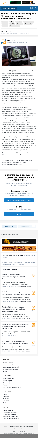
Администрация (8, 380)
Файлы (5, 385)
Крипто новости (8, 363)
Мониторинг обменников (11, 365)
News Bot (9, 31)
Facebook (6, 396)
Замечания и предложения (12, 387)
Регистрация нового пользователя (19, 200)
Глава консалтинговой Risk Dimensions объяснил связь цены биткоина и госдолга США (15, 326)
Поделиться (10, 226)
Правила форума (8, 378)
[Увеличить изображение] (19, 55)
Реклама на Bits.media (10, 412)
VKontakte (6, 398)
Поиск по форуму (8, 383)
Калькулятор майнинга (10, 369)
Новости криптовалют (21, 33)
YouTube (5, 403)
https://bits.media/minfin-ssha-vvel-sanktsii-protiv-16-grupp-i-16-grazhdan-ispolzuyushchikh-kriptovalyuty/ (17, 162)
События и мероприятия (11, 418)
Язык (6, 426)
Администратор (8, 410)
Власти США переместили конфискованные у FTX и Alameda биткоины (13, 277)
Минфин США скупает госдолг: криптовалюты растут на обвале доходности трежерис (13, 309)
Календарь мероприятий (11, 367)
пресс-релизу (13, 107)
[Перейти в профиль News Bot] (4, 42)
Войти (19, 214)
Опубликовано (17, 43)
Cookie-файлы (19, 429)
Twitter (5, 394)
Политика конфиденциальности (21, 426)
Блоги (5, 371)
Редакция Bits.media (9, 414)
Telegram (6, 401)
